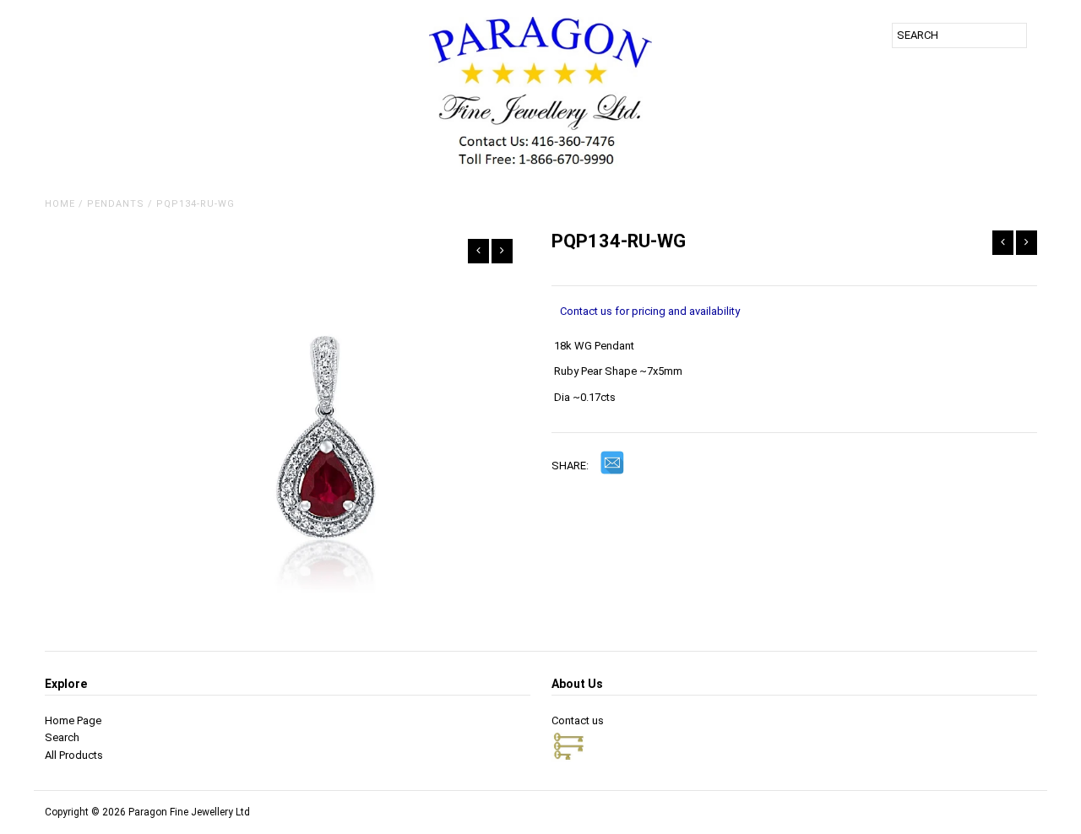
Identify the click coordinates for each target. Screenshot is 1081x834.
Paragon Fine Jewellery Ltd (189, 812)
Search (62, 737)
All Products (74, 755)
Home (60, 203)
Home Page (73, 720)
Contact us (577, 720)
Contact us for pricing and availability (650, 311)
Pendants (115, 203)
